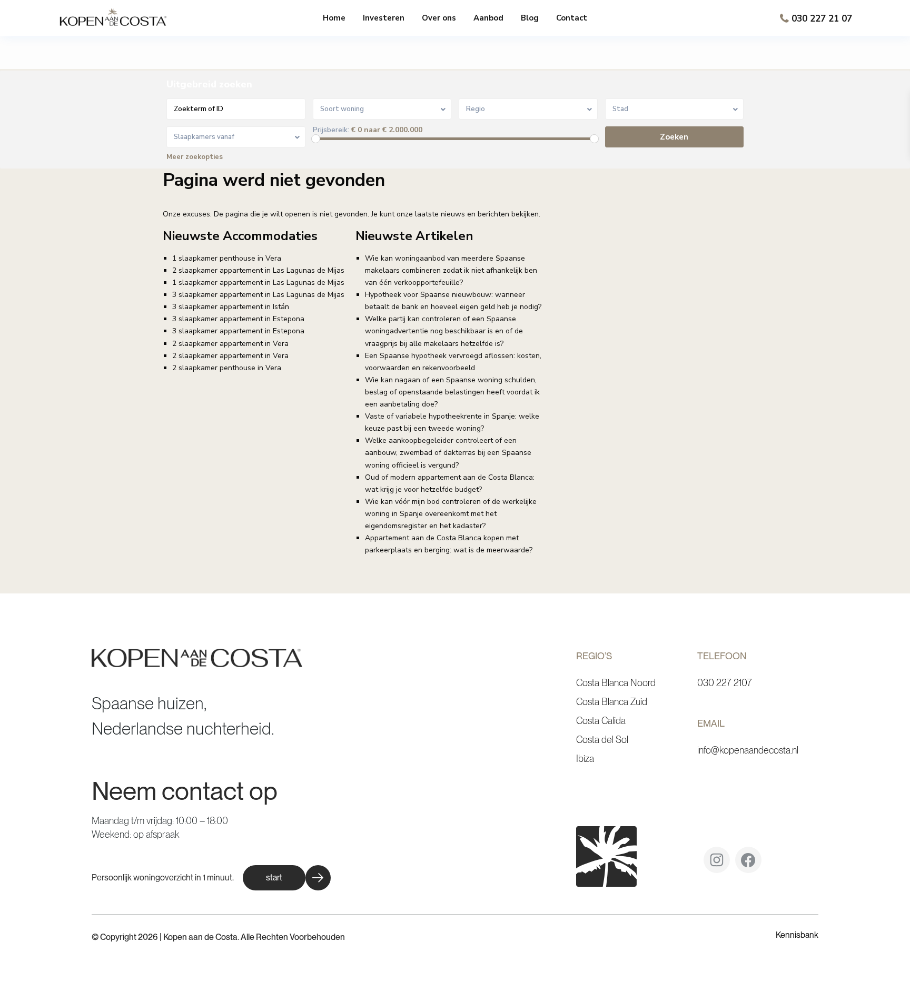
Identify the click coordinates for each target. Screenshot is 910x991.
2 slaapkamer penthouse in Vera (226, 368)
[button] (287, 878)
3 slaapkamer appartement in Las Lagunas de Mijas (258, 295)
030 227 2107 (724, 682)
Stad (620, 109)
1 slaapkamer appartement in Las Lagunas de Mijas (258, 283)
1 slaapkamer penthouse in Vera (226, 258)
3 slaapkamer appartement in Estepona (238, 319)
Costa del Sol (602, 739)
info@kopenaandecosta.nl (747, 750)
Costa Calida (601, 720)
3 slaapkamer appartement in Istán (230, 307)
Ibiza (585, 758)
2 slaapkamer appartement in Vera (230, 344)
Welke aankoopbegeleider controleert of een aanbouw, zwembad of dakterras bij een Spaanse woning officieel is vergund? (448, 452)
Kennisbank (797, 935)
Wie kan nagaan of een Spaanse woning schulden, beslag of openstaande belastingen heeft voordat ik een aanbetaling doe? (452, 392)
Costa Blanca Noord (616, 682)
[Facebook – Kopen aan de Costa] (748, 864)
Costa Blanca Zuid (611, 701)
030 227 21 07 (822, 19)
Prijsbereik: (331, 130)
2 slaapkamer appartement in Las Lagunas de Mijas (258, 270)
